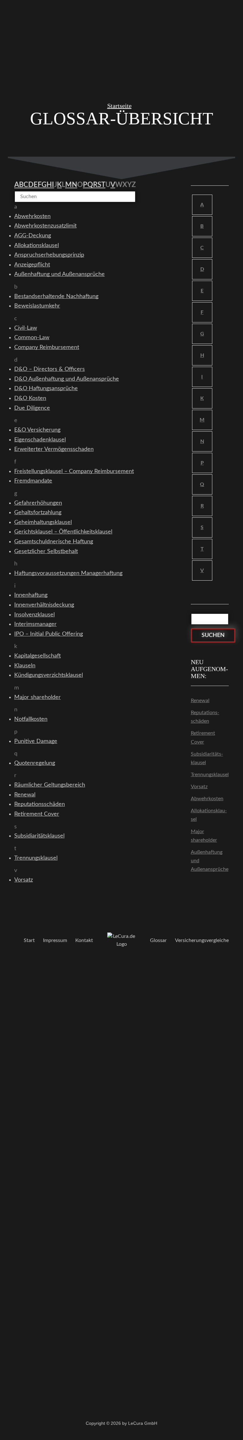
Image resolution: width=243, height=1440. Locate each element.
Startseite (119, 106)
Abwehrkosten (207, 798)
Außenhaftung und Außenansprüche (209, 861)
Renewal (200, 700)
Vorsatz (199, 786)
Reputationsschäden (205, 717)
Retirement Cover (203, 737)
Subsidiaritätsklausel (207, 758)
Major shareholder (204, 836)
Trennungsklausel (210, 774)
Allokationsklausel (209, 815)
